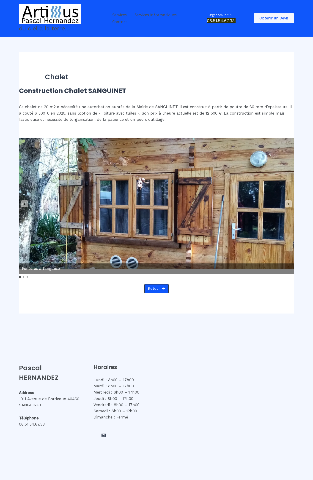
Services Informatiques (156, 15)
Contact (119, 21)
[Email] (104, 435)
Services (119, 15)
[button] (24, 203)
